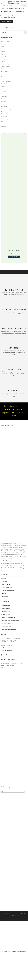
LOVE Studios (17, 913)
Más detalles (14, 256)
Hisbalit (3, 86)
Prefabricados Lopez (6, 109)
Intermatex (4, 91)
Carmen (3, 61)
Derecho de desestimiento (8, 629)
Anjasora (3, 46)
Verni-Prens (4, 124)
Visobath (3, 126)
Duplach (3, 69)
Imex (2, 89)
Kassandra (4, 94)
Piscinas (3, 593)
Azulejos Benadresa (6, 59)
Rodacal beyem (5, 119)
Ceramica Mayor (5, 64)
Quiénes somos (5, 608)
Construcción (5, 596)
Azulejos (3, 578)
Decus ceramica (5, 66)
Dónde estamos (5, 611)
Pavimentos (4, 581)
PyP (2, 111)
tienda (6, 8)
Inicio (2, 8)
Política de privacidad (7, 623)
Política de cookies (6, 626)
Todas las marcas (6, 41)
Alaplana (3, 44)
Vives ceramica (5, 129)
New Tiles (4, 96)
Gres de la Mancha (6, 81)
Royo (2, 121)
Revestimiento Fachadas (8, 590)
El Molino (3, 76)
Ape (2, 49)
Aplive (3, 51)
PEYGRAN (3, 101)
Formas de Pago (5, 614)
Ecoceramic (4, 71)
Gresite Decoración (6, 587)
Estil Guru (4, 79)
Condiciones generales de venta (10, 620)
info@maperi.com (6, 647)
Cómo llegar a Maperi (7, 650)
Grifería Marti (4, 84)
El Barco (3, 74)
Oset (2, 99)
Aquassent (4, 54)
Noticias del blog (5, 605)
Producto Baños (5, 584)
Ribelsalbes (4, 116)
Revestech (4, 114)
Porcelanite (4, 106)
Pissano (3, 104)
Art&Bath (3, 56)
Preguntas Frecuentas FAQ (8, 617)
